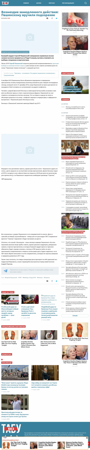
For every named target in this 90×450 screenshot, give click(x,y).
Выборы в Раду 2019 (30, 277)
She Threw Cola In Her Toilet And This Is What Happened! (48, 343)
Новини (40, 277)
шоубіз (38, 3)
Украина (47, 277)
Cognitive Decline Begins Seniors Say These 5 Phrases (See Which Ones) (75, 362)
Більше (75, 315)
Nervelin (75, 342)
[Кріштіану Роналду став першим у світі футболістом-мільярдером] (75, 148)
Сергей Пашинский (16, 63)
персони (52, 3)
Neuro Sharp (75, 366)
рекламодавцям (68, 3)
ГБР (20, 277)
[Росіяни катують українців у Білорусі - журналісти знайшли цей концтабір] (75, 222)
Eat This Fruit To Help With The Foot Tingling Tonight (9, 343)
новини (26, 3)
